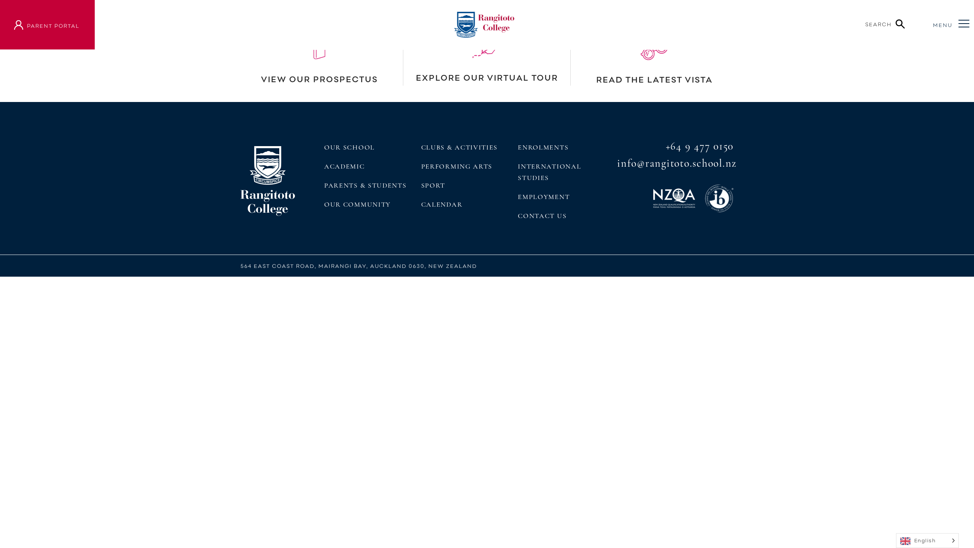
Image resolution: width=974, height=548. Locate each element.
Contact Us (542, 216)
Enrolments (543, 147)
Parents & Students (365, 185)
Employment (544, 197)
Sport (433, 185)
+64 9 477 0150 (700, 146)
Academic (344, 166)
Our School (349, 147)
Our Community (357, 204)
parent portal (53, 25)
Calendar (442, 204)
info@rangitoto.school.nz (677, 163)
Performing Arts (456, 166)
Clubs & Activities (459, 147)
